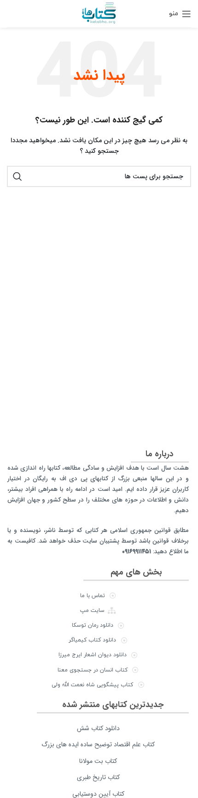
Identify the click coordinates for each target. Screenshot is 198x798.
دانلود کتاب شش (98, 728)
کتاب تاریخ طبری (98, 777)
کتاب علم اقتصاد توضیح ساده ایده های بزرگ (98, 744)
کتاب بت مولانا (98, 761)
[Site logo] (99, 13)
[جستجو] (17, 176)
